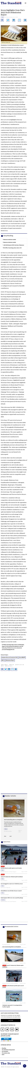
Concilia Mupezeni (12, 901)
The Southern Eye (6, 1053)
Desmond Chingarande (6, 887)
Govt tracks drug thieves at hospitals (11, 946)
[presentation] (5, 837)
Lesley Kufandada (8, 831)
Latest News (6, 841)
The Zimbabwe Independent (8, 1049)
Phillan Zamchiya (9, 17)
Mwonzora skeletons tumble (9, 239)
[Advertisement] (14, 734)
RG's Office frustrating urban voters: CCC (12, 247)
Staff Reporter (4, 880)
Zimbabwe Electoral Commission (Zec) (9, 657)
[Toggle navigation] (25, 3)
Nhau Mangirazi (13, 871)
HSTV (3, 1054)
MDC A (2, 660)
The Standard (5, 1051)
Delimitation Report (10, 660)
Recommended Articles (11, 926)
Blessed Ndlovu (5, 901)
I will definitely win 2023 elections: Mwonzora (13, 245)
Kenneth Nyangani (5, 894)
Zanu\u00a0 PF (22, 657)
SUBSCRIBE (10, 1020)
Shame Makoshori (5, 871)
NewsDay (4, 1048)
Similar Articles (10, 796)
